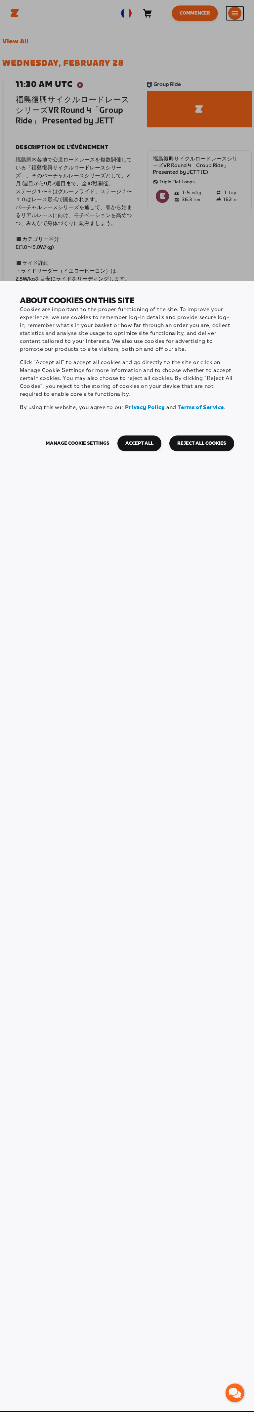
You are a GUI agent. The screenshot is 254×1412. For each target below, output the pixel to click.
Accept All (139, 443)
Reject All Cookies (201, 443)
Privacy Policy (145, 407)
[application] (234, 1392)
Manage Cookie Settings (77, 443)
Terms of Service (201, 407)
